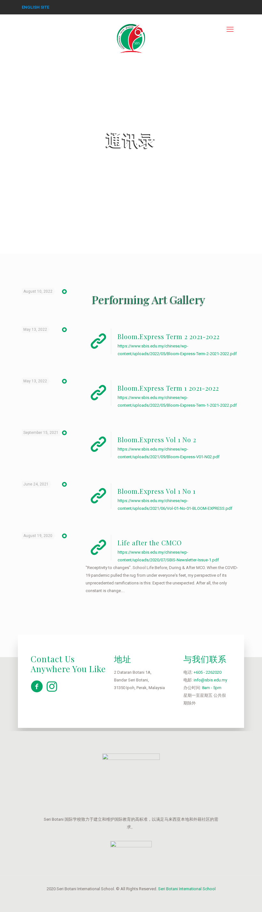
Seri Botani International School (187, 888)
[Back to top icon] (231, 899)
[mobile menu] (230, 29)
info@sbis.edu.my (210, 680)
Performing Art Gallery (148, 299)
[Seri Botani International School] (131, 34)
